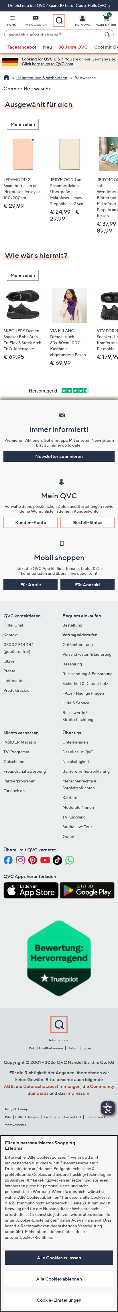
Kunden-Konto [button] (30, 522)
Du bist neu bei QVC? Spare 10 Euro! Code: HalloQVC (57, 5)
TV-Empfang (74, 816)
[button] (11, 22)
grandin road (95, 1117)
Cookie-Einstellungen (59, 1300)
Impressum (77, 1093)
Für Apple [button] (30, 584)
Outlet (68, 836)
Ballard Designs (27, 1117)
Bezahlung (72, 663)
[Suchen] (108, 34)
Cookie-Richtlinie (35, 1237)
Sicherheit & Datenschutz (85, 683)
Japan (86, 1048)
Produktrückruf (17, 690)
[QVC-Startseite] (6, 78)
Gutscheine (13, 761)
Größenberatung (77, 644)
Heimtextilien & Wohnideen (41, 77)
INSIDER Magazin (19, 742)
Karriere (69, 797)
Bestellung (72, 625)
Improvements (14, 1125)
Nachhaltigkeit (75, 761)
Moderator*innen (78, 807)
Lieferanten (14, 680)
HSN (7, 1117)
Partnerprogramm (19, 780)
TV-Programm (16, 751)
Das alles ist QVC (77, 751)
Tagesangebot (21, 47)
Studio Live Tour (77, 826)
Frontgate (52, 1117)
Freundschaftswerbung (24, 771)
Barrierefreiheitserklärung (86, 771)
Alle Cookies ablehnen (59, 1279)
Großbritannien (51, 1048)
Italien (73, 1048)
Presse (9, 670)
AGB (9, 1086)
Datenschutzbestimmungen (51, 1086)
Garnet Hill (72, 1117)
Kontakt (10, 634)
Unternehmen (75, 742)
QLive (9, 661)
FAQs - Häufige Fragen (83, 693)
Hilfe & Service (75, 702)
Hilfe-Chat (13, 625)
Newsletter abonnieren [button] (59, 456)
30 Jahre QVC (73, 47)
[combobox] (53, 34)
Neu (47, 47)
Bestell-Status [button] (87, 522)
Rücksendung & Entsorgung (87, 673)
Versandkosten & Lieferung (86, 654)
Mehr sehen (23, 124)
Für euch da (14, 790)
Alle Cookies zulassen (59, 1258)
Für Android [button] (87, 584)
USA (31, 1048)
